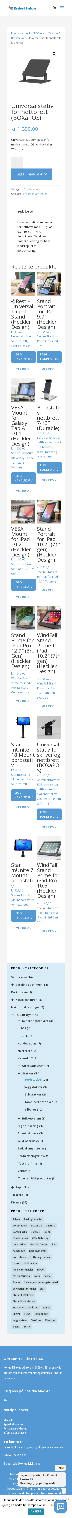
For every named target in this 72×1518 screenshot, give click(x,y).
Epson (47, 1232)
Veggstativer (33, 1087)
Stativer (53, 33)
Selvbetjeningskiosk (31, 1156)
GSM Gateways (28, 1141)
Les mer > (9, 1378)
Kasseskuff (25, 1058)
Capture (50, 1225)
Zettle (27, 1326)
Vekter (22, 1171)
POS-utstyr (40, 33)
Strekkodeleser (32, 1066)
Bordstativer (18, 38)
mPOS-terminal (21, 1276)
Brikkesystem (31, 1118)
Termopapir (41, 1314)
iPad (54, 1244)
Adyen (16, 1219)
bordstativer (31, 194)
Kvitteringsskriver (40, 1257)
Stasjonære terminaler (26, 1307)
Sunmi (16, 1314)
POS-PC (23, 1036)
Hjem (14, 33)
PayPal (47, 1276)
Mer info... (23, 369)
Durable (35, 1232)
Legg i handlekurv (31, 174)
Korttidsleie (19, 992)
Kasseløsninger (26, 1000)
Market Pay (30, 1263)
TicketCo (17, 1195)
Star (42, 1288)
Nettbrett (25, 1051)
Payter (16, 1282)
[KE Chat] (60, 1506)
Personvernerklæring (15, 1428)
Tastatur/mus (28, 1163)
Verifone (36, 1320)
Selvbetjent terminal (24, 1288)
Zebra (16, 1326)
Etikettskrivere (28, 1133)
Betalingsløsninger (29, 985)
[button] (54, 54)
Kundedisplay (27, 1043)
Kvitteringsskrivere (35, 1021)
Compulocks (20, 1232)
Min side (8, 1420)
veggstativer (20, 1320)
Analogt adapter (33, 1219)
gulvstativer (19, 1244)
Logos (16, 1263)
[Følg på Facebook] (12, 1400)
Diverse (16, 1202)
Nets (37, 1276)
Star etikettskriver (23, 1295)
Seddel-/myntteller (31, 1148)
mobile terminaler (23, 1269)
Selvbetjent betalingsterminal (41, 1282)
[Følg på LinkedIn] (5, 1400)
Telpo (27, 1314)
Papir (19, 1187)
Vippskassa (19, 977)
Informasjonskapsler (15, 1432)
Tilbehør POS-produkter (34, 1178)
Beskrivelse (25, 211)
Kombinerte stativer (38, 1102)
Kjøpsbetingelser (13, 1424)
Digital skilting (28, 1126)
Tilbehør (30, 1109)
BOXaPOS (46, 194)
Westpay (50, 1320)
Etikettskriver (20, 1238)
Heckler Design (39, 1244)
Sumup (46, 1307)
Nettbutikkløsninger (25, 1007)
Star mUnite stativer (24, 1301)
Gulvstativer (32, 1094)
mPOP (22, 1028)
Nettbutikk (26, 33)
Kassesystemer (37, 1250)
